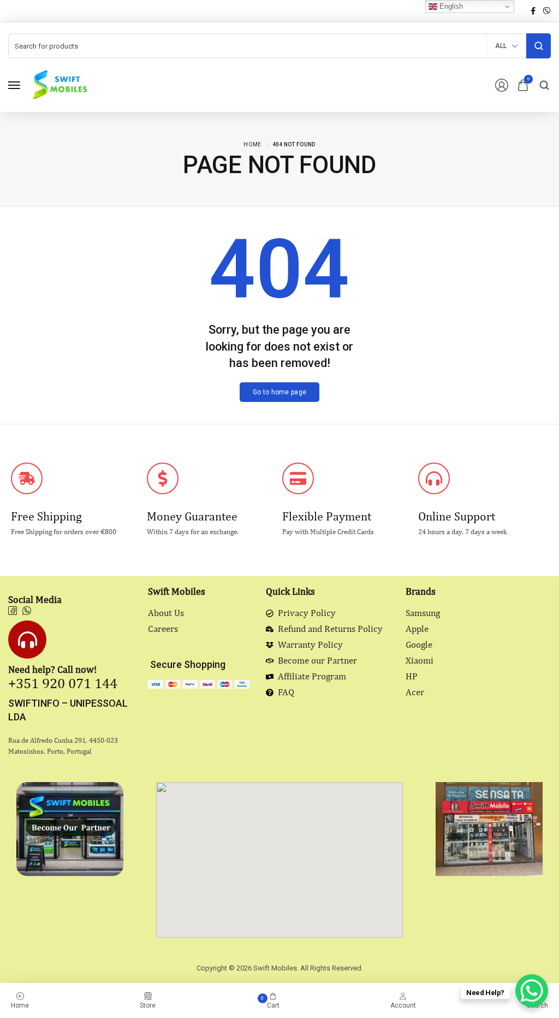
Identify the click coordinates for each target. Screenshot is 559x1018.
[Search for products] (538, 45)
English (450, 6)
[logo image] (59, 84)
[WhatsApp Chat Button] (531, 990)
